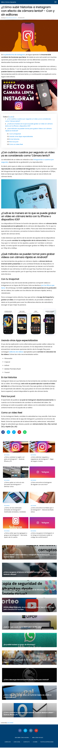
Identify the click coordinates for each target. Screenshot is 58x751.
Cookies (35, 742)
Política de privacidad (46, 742)
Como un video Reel (16, 144)
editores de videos (16, 352)
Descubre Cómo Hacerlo (22, 737)
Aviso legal (17, 742)
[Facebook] (20, 730)
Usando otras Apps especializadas (21, 136)
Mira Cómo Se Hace (37, 737)
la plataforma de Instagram (14, 55)
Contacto (26, 742)
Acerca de (8, 742)
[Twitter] (25, 730)
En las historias (14, 139)
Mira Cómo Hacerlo (8, 2)
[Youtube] (36, 730)
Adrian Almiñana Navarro (11, 17)
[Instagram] (31, 730)
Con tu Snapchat (15, 134)
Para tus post (13, 142)
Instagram (10, 723)
